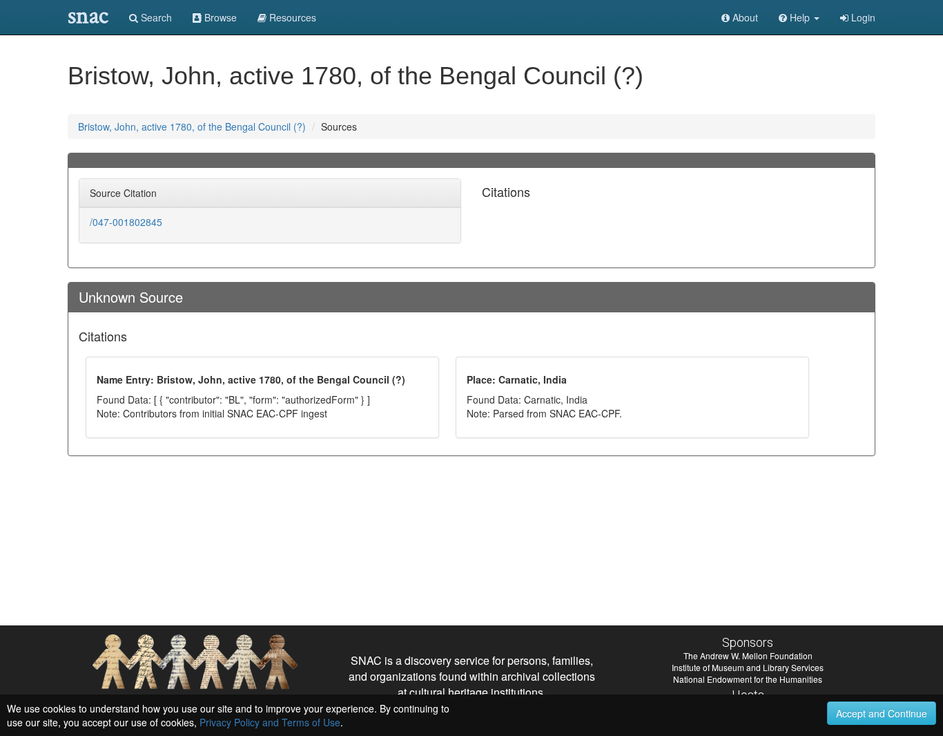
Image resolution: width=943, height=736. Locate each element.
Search (155, 17)
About (744, 17)
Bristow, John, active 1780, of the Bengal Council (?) (192, 126)
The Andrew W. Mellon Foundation (748, 655)
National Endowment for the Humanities (747, 679)
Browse (219, 17)
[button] (799, 17)
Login (861, 17)
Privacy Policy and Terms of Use (270, 722)
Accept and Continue (881, 713)
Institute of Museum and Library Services (748, 667)
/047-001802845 (126, 222)
